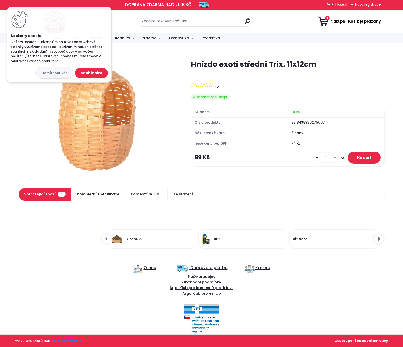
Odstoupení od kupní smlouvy (361, 340)
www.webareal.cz (68, 340)
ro (193, 287)
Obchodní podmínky (201, 282)
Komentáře (145, 194)
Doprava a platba (208, 267)
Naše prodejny (201, 276)
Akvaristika (178, 38)
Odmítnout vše (54, 73)
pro (205, 293)
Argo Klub (179, 287)
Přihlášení (339, 4)
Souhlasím (91, 73)
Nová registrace (368, 4)
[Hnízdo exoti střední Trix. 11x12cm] (97, 118)
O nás (150, 267)
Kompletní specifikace (98, 194)
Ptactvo (149, 38)
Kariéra (262, 267)
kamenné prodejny (213, 287)
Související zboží (43, 194)
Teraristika (210, 38)
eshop (214, 293)
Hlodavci (122, 38)
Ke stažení (183, 194)
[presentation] (106, 239)
